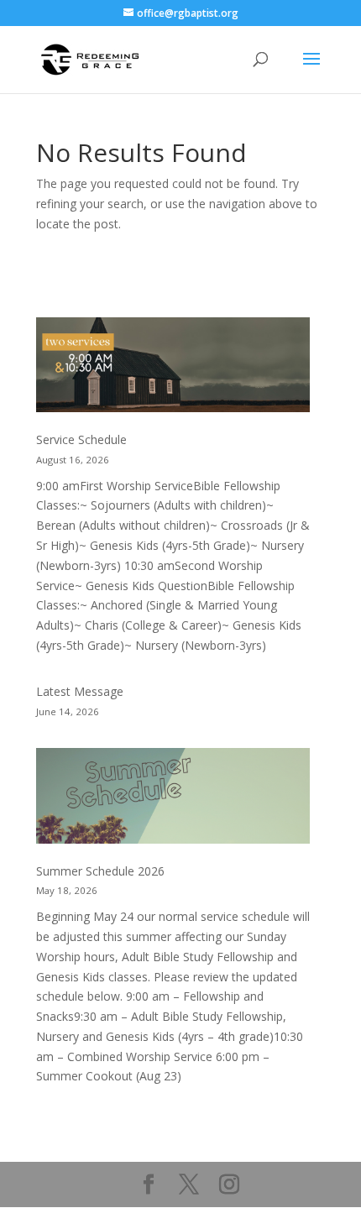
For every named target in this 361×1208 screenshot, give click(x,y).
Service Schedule (81, 439)
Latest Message (79, 691)
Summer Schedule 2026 (100, 871)
